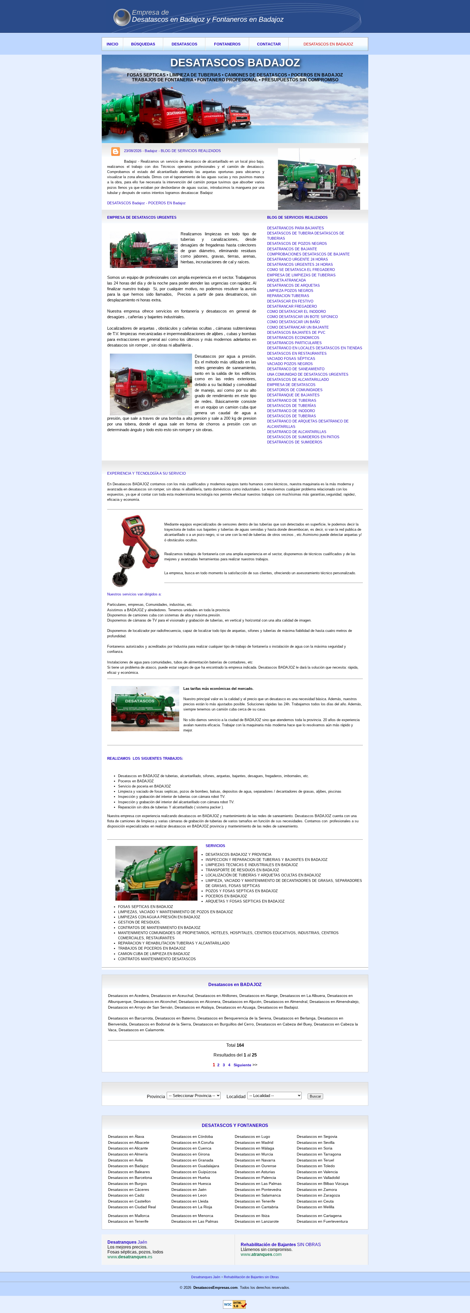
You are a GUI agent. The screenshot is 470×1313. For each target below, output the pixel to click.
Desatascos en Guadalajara (195, 1166)
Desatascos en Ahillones (216, 995)
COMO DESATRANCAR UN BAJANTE (298, 327)
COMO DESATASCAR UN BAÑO (293, 322)
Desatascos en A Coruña (192, 1142)
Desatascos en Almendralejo (334, 1001)
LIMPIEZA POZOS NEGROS (290, 291)
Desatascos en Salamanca (258, 1195)
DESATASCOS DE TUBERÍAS (291, 406)
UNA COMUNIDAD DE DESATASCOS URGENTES (307, 374)
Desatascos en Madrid (254, 1142)
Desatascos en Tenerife (255, 1201)
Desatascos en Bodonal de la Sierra (160, 1024)
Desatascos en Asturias (255, 1172)
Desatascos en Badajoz (278, 1007)
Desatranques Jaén (205, 1277)
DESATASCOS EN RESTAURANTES (297, 353)
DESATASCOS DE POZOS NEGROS (297, 244)
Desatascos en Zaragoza (318, 1195)
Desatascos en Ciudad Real (132, 1207)
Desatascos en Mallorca (128, 1215)
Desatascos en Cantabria (256, 1207)
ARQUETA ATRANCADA (286, 280)
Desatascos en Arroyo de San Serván (140, 1007)
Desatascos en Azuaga (235, 1007)
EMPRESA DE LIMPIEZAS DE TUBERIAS (301, 275)
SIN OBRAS (281, 1244)
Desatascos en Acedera (128, 995)
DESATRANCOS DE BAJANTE (292, 249)
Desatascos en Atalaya (194, 1007)
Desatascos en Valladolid (318, 1177)
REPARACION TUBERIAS (288, 296)
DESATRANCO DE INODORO (291, 411)
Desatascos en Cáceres (128, 1189)
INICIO (112, 44)
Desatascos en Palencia (255, 1177)
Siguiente (242, 1065)
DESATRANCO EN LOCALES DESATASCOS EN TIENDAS (314, 348)
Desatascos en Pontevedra (258, 1189)
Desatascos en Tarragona (319, 1154)
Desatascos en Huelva (190, 1177)
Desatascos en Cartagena (319, 1215)
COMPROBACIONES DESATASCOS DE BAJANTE (308, 254)
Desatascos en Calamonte (141, 1030)
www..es (129, 1257)
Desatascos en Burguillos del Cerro (223, 1024)
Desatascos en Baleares (129, 1172)
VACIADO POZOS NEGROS (290, 364)
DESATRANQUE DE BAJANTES (293, 395)
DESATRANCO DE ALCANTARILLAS (296, 432)
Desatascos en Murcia (254, 1154)
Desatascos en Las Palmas (258, 1183)
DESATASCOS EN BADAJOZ (328, 44)
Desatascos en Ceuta (315, 1201)
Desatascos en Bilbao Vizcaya (322, 1183)
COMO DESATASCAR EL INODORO (296, 312)
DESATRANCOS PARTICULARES (294, 343)
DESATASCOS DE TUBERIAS (291, 416)
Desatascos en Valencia (317, 1172)
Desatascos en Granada (192, 1160)
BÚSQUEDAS (143, 44)
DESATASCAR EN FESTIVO (290, 301)
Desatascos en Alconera (199, 1001)
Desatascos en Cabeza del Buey (284, 1024)
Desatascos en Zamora (317, 1189)
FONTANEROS (227, 44)
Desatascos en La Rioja (191, 1207)
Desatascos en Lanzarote (257, 1221)
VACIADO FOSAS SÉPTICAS (291, 359)
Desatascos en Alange (258, 995)
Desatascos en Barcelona (130, 1177)
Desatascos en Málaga (254, 1148)
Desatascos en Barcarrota (130, 1018)
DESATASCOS (184, 44)
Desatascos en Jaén (188, 1189)
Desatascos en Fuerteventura (322, 1221)
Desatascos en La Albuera (302, 995)
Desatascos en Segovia (317, 1136)
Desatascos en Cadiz (126, 1195)
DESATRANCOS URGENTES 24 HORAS (300, 264)
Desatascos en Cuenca (191, 1148)
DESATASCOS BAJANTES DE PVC (296, 332)
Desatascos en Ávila (125, 1160)
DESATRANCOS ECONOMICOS (293, 338)
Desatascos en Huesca (191, 1183)
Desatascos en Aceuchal (172, 995)
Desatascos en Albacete (128, 1142)
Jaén (127, 1242)
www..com (261, 1254)
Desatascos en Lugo (252, 1136)
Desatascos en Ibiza (252, 1215)
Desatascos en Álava (126, 1136)
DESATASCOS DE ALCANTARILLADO (298, 380)
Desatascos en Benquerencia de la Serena (234, 1018)
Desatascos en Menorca (192, 1215)
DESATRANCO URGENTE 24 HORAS (297, 259)
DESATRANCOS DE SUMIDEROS (294, 442)
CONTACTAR (269, 44)
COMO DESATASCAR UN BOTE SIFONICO (302, 317)
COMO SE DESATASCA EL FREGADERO (301, 270)
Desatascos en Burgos (127, 1183)
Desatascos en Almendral (285, 1001)
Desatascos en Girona (190, 1154)
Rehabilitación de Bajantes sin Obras (251, 1277)
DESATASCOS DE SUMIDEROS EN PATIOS (303, 437)
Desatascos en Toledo (316, 1166)
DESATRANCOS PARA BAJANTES (295, 228)
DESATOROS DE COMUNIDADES (295, 390)
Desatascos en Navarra (255, 1160)
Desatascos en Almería (128, 1154)
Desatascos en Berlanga (294, 1018)
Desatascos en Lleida (189, 1201)
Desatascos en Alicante (128, 1148)
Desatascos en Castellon (129, 1201)
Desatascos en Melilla (315, 1207)
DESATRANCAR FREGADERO (292, 306)
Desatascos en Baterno (175, 1018)
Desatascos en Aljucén (241, 1001)
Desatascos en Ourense (255, 1166)
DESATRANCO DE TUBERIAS (291, 400)
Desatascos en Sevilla (316, 1142)
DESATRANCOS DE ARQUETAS (293, 285)
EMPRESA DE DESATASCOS (291, 385)
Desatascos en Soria (314, 1148)
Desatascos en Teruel (315, 1160)
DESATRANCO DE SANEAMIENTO (295, 369)
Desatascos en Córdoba (192, 1136)
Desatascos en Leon (189, 1195)
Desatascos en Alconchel (155, 1001)
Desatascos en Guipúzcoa (194, 1172)
